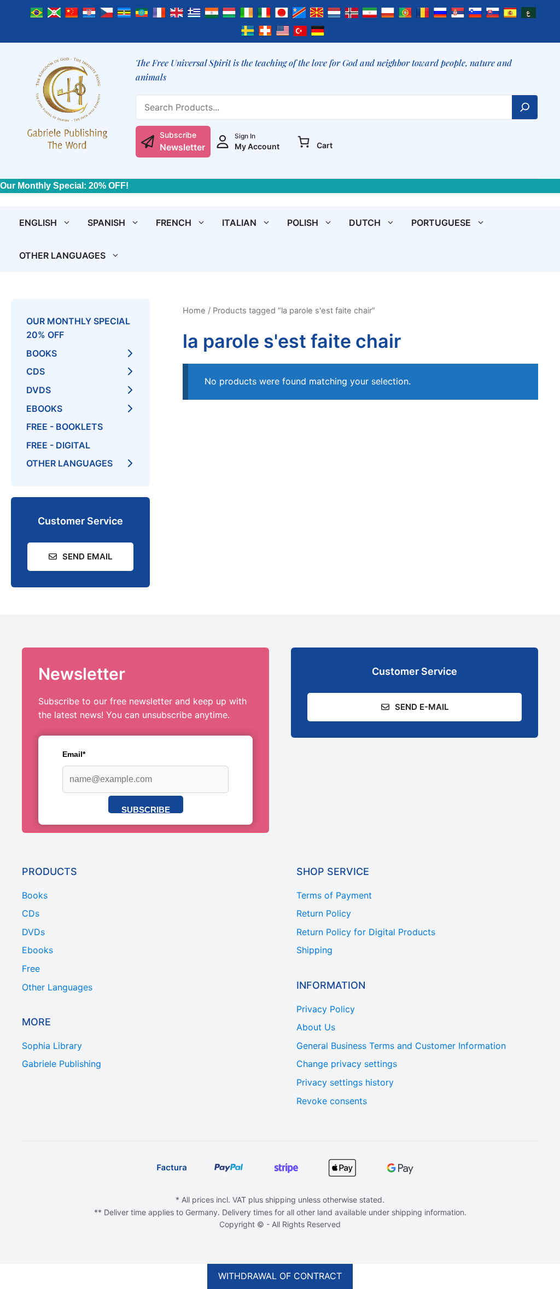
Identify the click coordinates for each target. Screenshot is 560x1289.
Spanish (106, 222)
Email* (73, 754)
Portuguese (441, 222)
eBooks (44, 408)
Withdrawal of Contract (280, 1275)
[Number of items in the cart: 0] (303, 142)
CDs (35, 371)
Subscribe (145, 809)
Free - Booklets (64, 426)
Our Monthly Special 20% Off (78, 328)
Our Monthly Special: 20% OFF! (64, 185)
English (38, 222)
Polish (302, 222)
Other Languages (62, 255)
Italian (239, 222)
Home (194, 311)
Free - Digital (58, 445)
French (173, 222)
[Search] (525, 107)
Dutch (365, 222)
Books (41, 353)
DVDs (38, 389)
